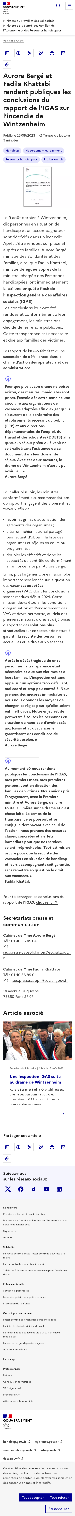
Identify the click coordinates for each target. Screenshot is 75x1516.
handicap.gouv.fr (14, 1442)
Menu (69, 6)
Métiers (7, 1375)
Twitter (30, 53)
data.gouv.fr (11, 1459)
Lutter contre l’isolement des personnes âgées (29, 1320)
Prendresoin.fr (11, 1395)
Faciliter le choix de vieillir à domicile (24, 1326)
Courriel (63, 53)
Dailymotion (33, 1189)
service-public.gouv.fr (17, 1450)
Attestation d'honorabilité (18, 1401)
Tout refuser (59, 1497)
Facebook (18, 53)
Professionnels (53, 159)
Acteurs (7, 1237)
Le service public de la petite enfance (24, 1297)
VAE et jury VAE (12, 1388)
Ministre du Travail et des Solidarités (24, 1214)
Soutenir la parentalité (16, 1291)
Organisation (10, 1231)
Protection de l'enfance (16, 1303)
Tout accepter (33, 1497)
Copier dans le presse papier (7, 64)
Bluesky (41, 53)
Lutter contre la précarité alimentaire (24, 1264)
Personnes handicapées (21, 159)
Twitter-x (8, 1189)
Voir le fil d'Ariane (13, 41)
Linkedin (7, 53)
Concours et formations (17, 1382)
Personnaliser (59, 1508)
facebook (21, 1189)
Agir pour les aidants (15, 1349)
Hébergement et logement (43, 151)
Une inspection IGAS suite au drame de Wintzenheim (35, 1079)
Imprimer (52, 53)
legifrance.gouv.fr (46, 1442)
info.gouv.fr (48, 1450)
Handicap (12, 151)
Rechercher (58, 6)
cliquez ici (45, 902)
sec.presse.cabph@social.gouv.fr (40, 980)
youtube (46, 1189)
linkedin (59, 1189)
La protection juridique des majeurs (23, 1343)
